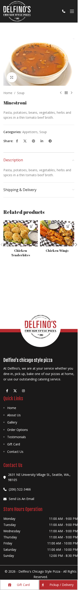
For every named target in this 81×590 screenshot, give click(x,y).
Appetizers (30, 132)
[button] (76, 244)
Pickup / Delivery (62, 585)
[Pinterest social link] (33, 141)
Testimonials (16, 437)
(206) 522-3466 (20, 489)
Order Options (17, 430)
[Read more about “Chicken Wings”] (68, 226)
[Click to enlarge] (12, 77)
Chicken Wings (57, 250)
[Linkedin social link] (42, 141)
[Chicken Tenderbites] (20, 233)
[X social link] (25, 141)
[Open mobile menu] (72, 11)
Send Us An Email (21, 499)
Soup (21, 93)
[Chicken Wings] (57, 233)
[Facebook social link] (17, 141)
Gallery (12, 422)
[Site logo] (17, 11)
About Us (14, 415)
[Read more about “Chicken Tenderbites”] (32, 226)
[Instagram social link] (23, 390)
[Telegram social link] (50, 141)
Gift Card (13, 444)
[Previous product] (60, 93)
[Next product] (71, 93)
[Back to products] (66, 93)
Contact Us (15, 451)
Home (7, 93)
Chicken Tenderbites (20, 252)
